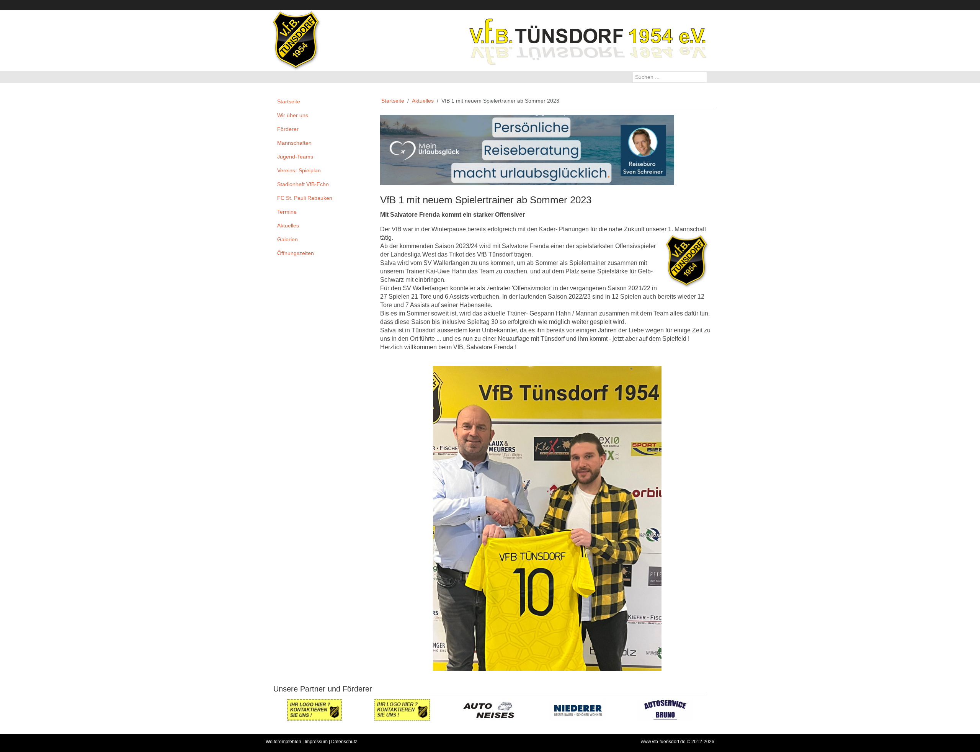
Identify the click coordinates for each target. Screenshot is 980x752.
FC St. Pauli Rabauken (304, 198)
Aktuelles (288, 225)
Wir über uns (292, 115)
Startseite (288, 101)
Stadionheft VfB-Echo (303, 184)
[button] (362, 116)
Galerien (287, 239)
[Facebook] (693, 5)
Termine (287, 212)
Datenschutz (344, 741)
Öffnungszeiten (295, 253)
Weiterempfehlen (283, 741)
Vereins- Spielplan (299, 170)
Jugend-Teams (295, 157)
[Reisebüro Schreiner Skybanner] (527, 149)
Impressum (316, 741)
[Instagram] (710, 5)
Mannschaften (294, 143)
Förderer (288, 129)
